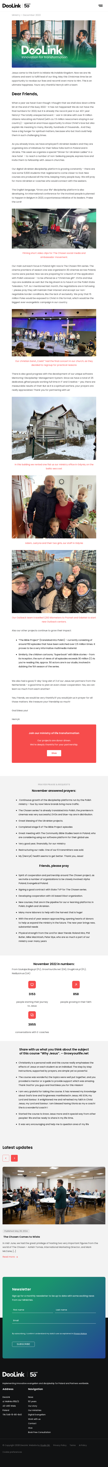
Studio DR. (45, 1445)
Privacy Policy (60, 1445)
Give (54, 753)
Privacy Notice (80, 1333)
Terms (73, 1445)
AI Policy (83, 1445)
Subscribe (23, 1344)
